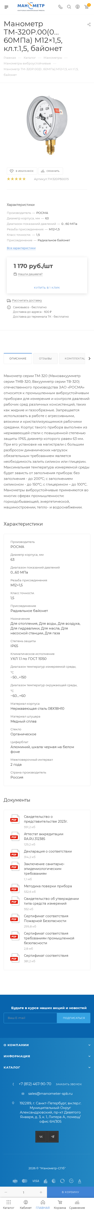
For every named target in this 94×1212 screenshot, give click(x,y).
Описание (17, 358)
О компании (16, 1045)
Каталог (12, 1067)
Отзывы (45, 358)
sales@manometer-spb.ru (50, 1093)
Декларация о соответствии (48, 851)
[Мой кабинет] (78, 7)
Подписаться (74, 1018)
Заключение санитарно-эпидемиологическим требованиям (44, 869)
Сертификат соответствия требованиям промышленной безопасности (49, 938)
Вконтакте (41, 1137)
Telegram (53, 1137)
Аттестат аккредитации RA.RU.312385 (43, 836)
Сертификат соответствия (46, 956)
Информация (17, 1056)
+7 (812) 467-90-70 (35, 1084)
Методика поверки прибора (48, 886)
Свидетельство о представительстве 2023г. (46, 819)
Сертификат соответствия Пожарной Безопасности (46, 918)
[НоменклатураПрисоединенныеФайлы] (47, 124)
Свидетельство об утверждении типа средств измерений (51, 901)
